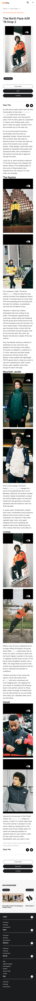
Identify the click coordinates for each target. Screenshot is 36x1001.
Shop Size (18, 866)
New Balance (7, 966)
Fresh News (14, 9)
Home (5, 9)
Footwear (6, 890)
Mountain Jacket (14, 488)
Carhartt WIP (6, 971)
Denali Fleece (16, 819)
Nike (4, 961)
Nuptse (10, 294)
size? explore (31, 890)
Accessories (6, 927)
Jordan (5, 973)
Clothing (5, 925)
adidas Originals (7, 964)
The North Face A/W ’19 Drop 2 (13, 13)
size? (18, 91)
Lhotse (14, 651)
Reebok (5, 968)
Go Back (18, 95)
